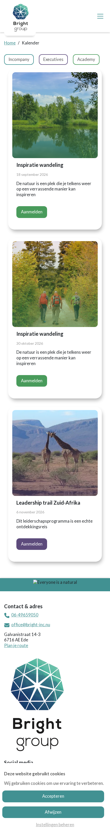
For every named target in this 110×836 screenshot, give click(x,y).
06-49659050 (24, 614)
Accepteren (53, 796)
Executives (53, 59)
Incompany (18, 59)
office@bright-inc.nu (30, 624)
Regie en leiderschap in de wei (36, 59)
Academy (86, 59)
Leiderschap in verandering (34, 59)
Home (10, 43)
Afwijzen (53, 812)
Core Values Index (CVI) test (35, 59)
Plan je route (16, 645)
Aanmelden (31, 211)
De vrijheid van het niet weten (36, 59)
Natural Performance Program (37, 59)
